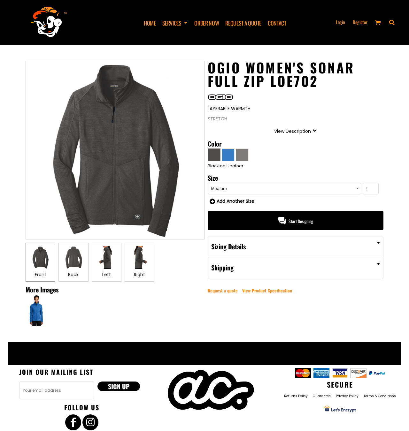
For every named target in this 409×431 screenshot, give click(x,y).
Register (360, 22)
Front (40, 274)
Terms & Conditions (380, 396)
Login (340, 22)
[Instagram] (90, 422)
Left (106, 274)
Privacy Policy (347, 396)
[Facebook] (73, 422)
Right (139, 274)
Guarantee (322, 396)
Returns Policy (296, 396)
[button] (175, 22)
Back (73, 274)
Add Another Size (235, 201)
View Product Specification (267, 290)
